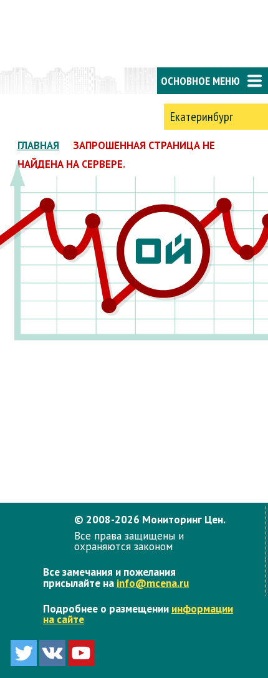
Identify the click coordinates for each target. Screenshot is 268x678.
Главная (38, 145)
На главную (50, 81)
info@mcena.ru (153, 583)
